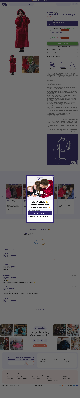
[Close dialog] (53, 176)
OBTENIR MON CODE (40, 213)
